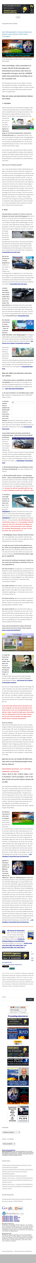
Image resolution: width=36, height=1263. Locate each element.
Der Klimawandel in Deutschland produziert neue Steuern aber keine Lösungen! (17, 34)
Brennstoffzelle (21, 979)
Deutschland (5, 975)
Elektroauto (15, 981)
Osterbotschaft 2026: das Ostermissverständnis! (14, 1176)
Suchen (4, 997)
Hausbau (18, 975)
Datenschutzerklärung (7, 1251)
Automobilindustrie (11, 979)
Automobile (31, 973)
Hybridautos (8, 984)
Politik (30, 975)
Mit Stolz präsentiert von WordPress (23, 1251)
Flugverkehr (22, 981)
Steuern (10, 986)
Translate (23, 1012)
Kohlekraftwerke (23, 984)
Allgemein (24, 973)
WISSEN (13, 977)
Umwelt (9, 977)
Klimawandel (24, 975)
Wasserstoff (22, 986)
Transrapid (15, 986)
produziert (5, 986)
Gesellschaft (12, 975)
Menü (18, 17)
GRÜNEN (28, 981)
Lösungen (30, 984)
